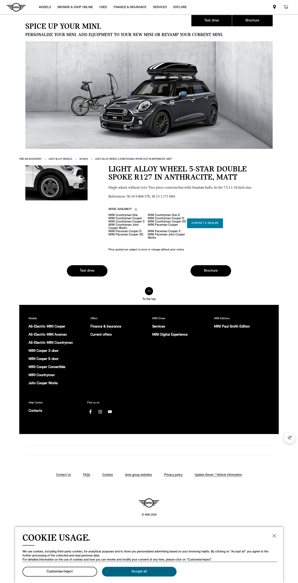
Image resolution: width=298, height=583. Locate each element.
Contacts (35, 411)
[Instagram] (100, 412)
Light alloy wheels (60, 159)
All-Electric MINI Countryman (51, 343)
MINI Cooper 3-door (44, 351)
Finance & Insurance (105, 327)
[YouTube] (110, 412)
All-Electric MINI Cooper (47, 327)
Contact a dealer (205, 223)
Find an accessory (30, 159)
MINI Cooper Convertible (47, 367)
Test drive (211, 20)
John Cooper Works (43, 383)
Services (158, 327)
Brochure (252, 20)
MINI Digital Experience (170, 335)
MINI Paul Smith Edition (232, 327)
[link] (274, 7)
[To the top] (149, 291)
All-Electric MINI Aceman (48, 335)
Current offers (101, 335)
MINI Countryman (42, 375)
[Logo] (149, 503)
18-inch (83, 159)
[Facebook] (90, 412)
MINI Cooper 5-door (44, 359)
